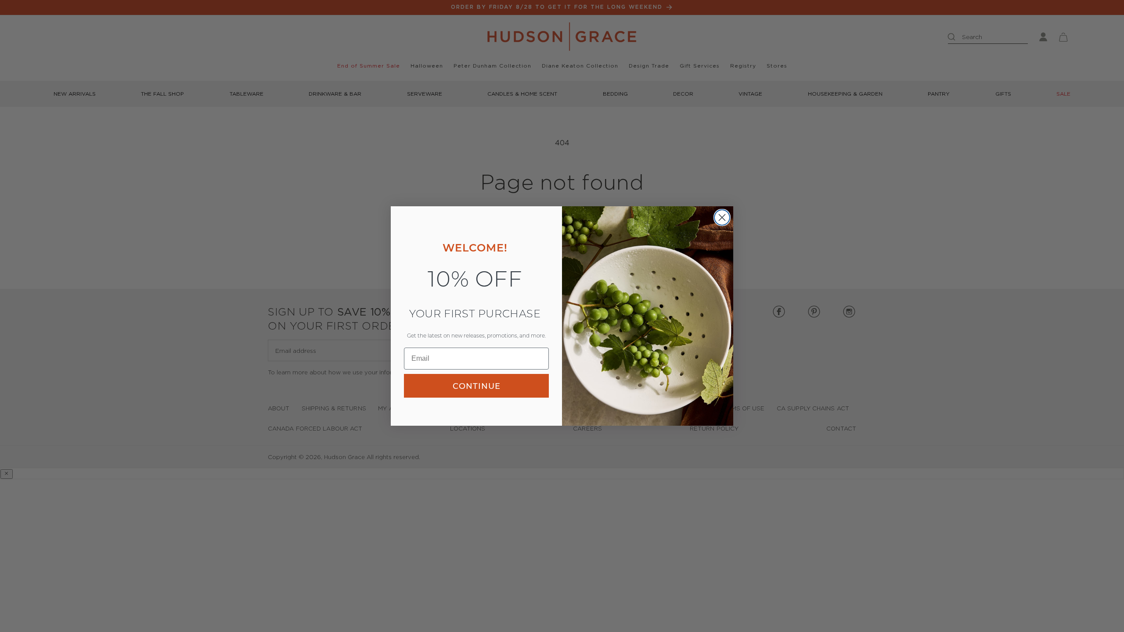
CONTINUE (477, 386)
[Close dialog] (722, 217)
